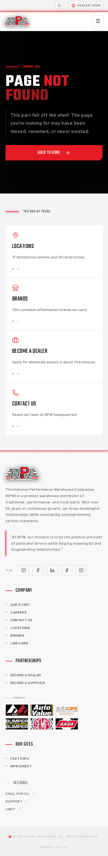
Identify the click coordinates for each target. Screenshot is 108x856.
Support (14, 801)
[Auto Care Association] (66, 710)
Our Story (20, 604)
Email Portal (18, 793)
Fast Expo (20, 758)
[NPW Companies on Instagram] (23, 570)
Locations (20, 627)
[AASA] (66, 724)
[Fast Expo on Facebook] (66, 570)
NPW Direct (21, 766)
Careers (19, 612)
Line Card (19, 643)
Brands (18, 635)
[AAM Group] (17, 710)
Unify (11, 809)
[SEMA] (41, 724)
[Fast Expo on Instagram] (81, 570)
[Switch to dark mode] (59, 5)
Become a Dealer (26, 675)
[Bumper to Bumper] (17, 724)
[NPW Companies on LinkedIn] (52, 570)
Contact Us (21, 620)
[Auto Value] (41, 710)
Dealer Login (89, 5)
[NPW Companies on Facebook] (37, 570)
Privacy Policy (54, 847)
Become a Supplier (28, 683)
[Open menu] (98, 20)
